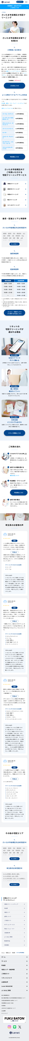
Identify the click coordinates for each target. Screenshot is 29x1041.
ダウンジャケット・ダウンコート (8, 123)
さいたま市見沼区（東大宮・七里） (12, 880)
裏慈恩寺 (19, 233)
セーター (5, 132)
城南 (9, 242)
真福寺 (17, 242)
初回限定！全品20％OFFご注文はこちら (14, 7)
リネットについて (7, 978)
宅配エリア (7, 912)
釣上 (23, 235)
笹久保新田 (19, 240)
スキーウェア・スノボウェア (17, 103)
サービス (4, 961)
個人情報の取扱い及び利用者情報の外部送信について (13, 998)
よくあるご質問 (8, 937)
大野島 (8, 235)
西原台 (23, 244)
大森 (13, 235)
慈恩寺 (4, 242)
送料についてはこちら (7, 108)
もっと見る (14, 244)
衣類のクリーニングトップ (11, 904)
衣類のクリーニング (13, 183)
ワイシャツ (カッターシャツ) (8, 147)
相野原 (4, 233)
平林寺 (18, 247)
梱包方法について (14, 475)
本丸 (23, 247)
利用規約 (6, 945)
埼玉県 (13, 952)
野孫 (4, 247)
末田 (22, 242)
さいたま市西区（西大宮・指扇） (11, 874)
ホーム (3, 952)
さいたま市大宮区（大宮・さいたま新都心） (14, 878)
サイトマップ (5, 1013)
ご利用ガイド (7, 920)
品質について (7, 916)
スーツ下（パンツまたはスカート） (8, 118)
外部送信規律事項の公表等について (9, 1000)
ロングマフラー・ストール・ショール (8, 142)
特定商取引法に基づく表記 (7, 1003)
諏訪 (4, 244)
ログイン (21, 1)
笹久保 (13, 240)
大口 (24, 233)
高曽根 (8, 244)
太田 (4, 235)
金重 (14, 238)
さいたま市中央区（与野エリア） (11, 883)
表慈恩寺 (18, 235)
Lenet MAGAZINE (7, 986)
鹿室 (18, 238)
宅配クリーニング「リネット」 (13, 71)
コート (25, 73)
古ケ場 (4, 240)
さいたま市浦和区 (7, 887)
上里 (22, 238)
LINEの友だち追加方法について (9, 1008)
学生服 (3, 103)
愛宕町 (9, 233)
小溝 (9, 240)
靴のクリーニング (12, 200)
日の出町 (9, 247)
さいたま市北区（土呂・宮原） (11, 876)
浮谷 (14, 233)
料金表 (6, 908)
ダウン (4, 75)
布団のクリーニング (13, 194)
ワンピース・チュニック (8, 137)
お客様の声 (7, 932)
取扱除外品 (7, 941)
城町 (13, 242)
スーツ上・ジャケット (8, 114)
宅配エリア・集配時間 (8, 969)
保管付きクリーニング (13, 189)
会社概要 (3, 1010)
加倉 (10, 238)
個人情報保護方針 (6, 995)
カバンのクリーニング (14, 205)
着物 (7, 103)
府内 (14, 247)
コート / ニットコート (8, 128)
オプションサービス (9, 924)
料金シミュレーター (9, 928)
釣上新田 (5, 238)
